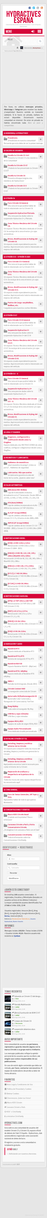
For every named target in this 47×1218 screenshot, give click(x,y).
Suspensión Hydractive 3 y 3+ (20, 388)
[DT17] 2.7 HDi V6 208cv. (18, 573)
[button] (33, 31)
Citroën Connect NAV (16, 688)
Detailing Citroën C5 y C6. (16, 739)
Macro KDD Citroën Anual (18, 814)
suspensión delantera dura (24, 1029)
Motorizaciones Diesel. (16, 538)
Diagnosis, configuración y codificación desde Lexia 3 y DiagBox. (17, 439)
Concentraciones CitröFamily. (20, 835)
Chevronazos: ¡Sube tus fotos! (19, 1098)
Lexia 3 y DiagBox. (13, 432)
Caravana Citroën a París (15, 1107)
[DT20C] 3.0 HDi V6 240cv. (18, 583)
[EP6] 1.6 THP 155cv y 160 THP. (20, 601)
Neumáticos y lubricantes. (17, 458)
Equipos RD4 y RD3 (15, 721)
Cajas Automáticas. (14, 485)
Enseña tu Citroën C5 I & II (18, 155)
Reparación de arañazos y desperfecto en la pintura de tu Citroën (19, 774)
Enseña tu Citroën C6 (16, 175)
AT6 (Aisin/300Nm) (15, 502)
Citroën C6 (10, 198)
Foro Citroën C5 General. (18, 378)
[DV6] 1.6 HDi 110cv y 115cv (19, 543)
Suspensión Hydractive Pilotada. (21, 213)
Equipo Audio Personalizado (19, 729)
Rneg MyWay (13, 706)
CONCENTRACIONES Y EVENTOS (18, 810)
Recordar (13, 873)
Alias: (9, 855)
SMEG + (11, 681)
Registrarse (26, 847)
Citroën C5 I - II (12, 374)
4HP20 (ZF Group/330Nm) (18, 523)
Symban (17, 936)
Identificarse (10, 847)
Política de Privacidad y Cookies (19, 1089)
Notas (7, 916)
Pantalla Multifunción (22, 1004)
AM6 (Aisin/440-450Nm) (17, 490)
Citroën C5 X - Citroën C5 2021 (18, 257)
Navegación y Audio (14, 644)
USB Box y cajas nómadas (18, 714)
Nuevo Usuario (18, 921)
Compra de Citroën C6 (22, 1021)
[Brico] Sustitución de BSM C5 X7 (27, 1013)
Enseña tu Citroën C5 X (17, 185)
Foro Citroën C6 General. (18, 203)
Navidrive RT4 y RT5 (16, 656)
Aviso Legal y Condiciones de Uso (19, 1084)
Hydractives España (23, 17)
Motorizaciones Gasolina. (17, 596)
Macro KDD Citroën (14, 1102)
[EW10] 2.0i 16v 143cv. (17, 621)
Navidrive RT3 (13, 648)
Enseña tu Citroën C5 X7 (18, 165)
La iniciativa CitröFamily (14, 1116)
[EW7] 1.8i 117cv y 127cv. (18, 611)
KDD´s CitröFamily (13, 1111)
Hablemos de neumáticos (18, 462)
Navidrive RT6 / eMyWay (17, 671)
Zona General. (12, 790)
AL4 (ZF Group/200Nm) (17, 513)
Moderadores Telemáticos (21, 919)
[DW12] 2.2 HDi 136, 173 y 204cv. (21, 566)
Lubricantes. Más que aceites (20, 472)
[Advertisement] (23, 78)
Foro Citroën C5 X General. (19, 261)
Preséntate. (13, 138)
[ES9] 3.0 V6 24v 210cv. (17, 631)
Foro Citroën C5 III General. (19, 320)
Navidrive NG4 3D (15, 663)
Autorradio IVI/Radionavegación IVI (22, 696)
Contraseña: (12, 864)
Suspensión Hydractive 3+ (18, 330)
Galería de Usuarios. (14, 151)
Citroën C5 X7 (11, 315)
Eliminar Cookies (12, 1093)
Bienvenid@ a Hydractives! (17, 133)
